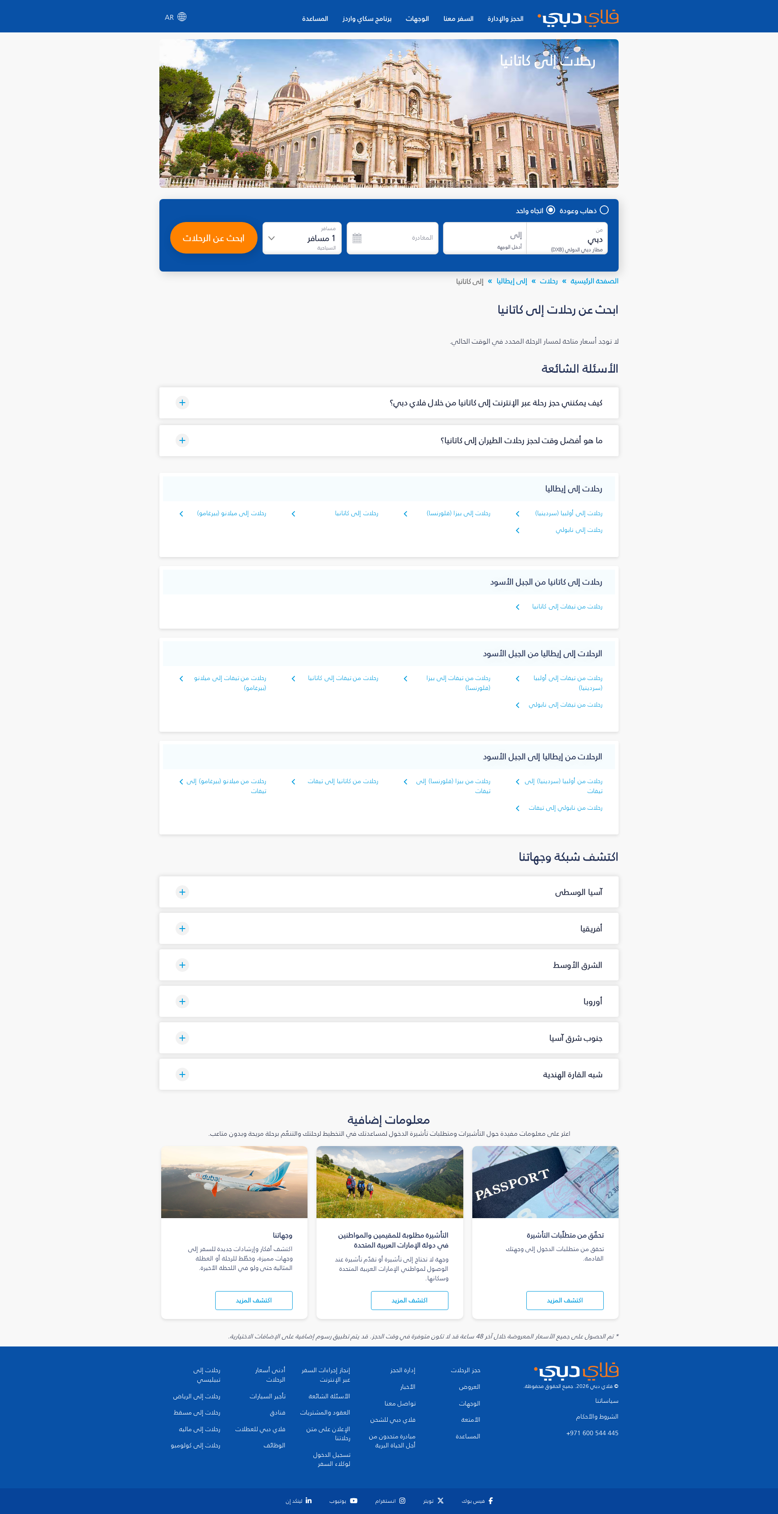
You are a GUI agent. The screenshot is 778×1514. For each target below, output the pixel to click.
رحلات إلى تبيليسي (207, 1375)
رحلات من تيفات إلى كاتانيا (567, 606)
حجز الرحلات (465, 1370)
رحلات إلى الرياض (196, 1396)
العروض (469, 1387)
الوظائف (274, 1445)
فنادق (277, 1412)
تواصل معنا (400, 1403)
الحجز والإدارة (506, 18)
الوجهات (417, 18)
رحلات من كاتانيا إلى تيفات (343, 781)
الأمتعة (470, 1419)
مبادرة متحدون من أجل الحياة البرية (392, 1441)
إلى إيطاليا (512, 280)
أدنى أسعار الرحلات (270, 1375)
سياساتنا (607, 1400)
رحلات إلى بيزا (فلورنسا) (458, 513)
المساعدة (315, 18)
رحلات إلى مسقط (197, 1412)
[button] (389, 402)
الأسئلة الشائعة (329, 1396)
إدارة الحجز (403, 1370)
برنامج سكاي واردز (367, 18)
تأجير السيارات (267, 1396)
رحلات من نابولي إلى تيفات (565, 807)
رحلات (549, 280)
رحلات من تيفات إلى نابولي (565, 704)
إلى (516, 235)
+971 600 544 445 (592, 1433)
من (599, 229)
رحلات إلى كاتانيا (356, 513)
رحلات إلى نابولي (579, 530)
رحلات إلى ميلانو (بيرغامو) (231, 513)
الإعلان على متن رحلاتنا (328, 1434)
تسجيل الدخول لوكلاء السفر (331, 1460)
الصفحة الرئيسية (595, 280)
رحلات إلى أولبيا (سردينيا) (568, 513)
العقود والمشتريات (325, 1412)
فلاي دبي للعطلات (260, 1429)
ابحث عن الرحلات (213, 238)
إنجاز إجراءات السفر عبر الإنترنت (326, 1375)
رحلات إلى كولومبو (195, 1445)
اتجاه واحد (529, 210)
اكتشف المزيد (565, 1300)
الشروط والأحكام (597, 1416)
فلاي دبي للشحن (393, 1419)
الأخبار (408, 1387)
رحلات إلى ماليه (199, 1429)
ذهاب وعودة (578, 210)
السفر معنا (458, 18)
